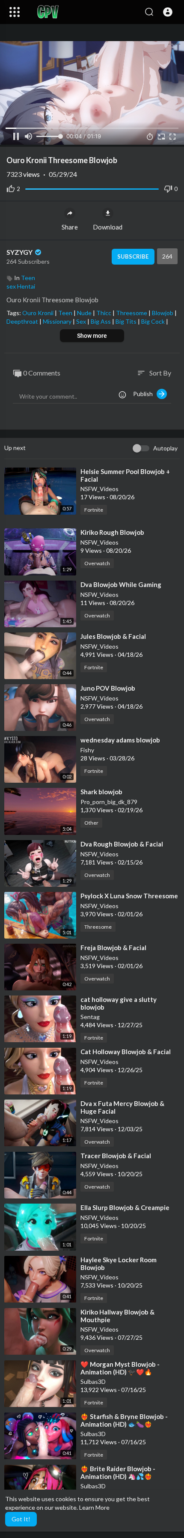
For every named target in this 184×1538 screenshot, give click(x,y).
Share (70, 227)
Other (91, 823)
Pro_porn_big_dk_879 (108, 801)
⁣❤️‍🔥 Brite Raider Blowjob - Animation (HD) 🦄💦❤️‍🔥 (117, 1472)
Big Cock (153, 321)
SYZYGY (20, 252)
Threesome (132, 312)
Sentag (90, 1016)
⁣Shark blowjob (101, 792)
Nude (85, 312)
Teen (28, 277)
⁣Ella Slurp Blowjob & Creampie (124, 1207)
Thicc (104, 312)
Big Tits (127, 321)
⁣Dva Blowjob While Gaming (120, 584)
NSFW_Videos (99, 488)
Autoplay (165, 448)
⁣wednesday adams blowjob (120, 740)
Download (107, 227)
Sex (81, 321)
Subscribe (132, 256)
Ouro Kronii (38, 312)
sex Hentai (20, 286)
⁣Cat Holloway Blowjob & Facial (125, 1051)
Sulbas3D (93, 1381)
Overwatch (97, 563)
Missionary (58, 321)
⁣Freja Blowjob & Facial (113, 947)
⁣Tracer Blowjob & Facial (115, 1155)
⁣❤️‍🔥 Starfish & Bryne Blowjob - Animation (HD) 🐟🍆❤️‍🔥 (124, 1420)
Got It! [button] (21, 1519)
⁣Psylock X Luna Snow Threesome (129, 896)
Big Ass (101, 321)
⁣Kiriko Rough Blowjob (112, 532)
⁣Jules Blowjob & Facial (113, 636)
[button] (167, 12)
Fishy (87, 750)
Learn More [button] (94, 1507)
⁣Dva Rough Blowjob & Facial (121, 844)
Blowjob (163, 312)
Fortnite (93, 510)
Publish (145, 393)
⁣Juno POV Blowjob (107, 688)
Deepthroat (22, 321)
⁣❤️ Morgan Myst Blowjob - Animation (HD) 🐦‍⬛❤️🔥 (120, 1368)
